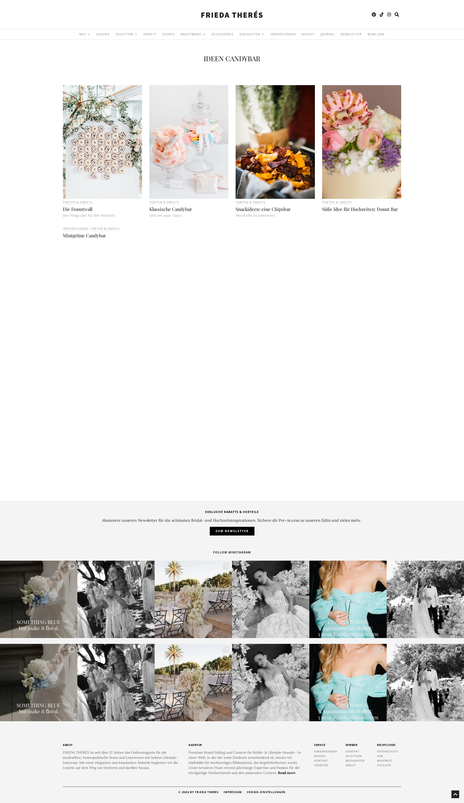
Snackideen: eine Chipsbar (263, 209)
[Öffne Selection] (136, 34)
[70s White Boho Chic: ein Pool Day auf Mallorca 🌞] (116, 599)
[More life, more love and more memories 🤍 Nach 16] (425, 599)
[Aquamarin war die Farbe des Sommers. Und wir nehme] (348, 599)
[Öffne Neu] (88, 34)
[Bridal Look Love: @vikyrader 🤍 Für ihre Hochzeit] (270, 599)
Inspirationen (75, 229)
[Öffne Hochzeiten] (262, 34)
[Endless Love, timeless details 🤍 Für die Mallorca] (193, 599)
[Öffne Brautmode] (204, 34)
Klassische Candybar (170, 209)
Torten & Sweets (78, 202)
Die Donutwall (77, 209)
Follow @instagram (232, 552)
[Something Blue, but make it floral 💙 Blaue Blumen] (38, 599)
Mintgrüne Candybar (84, 235)
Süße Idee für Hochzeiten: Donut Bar (360, 209)
